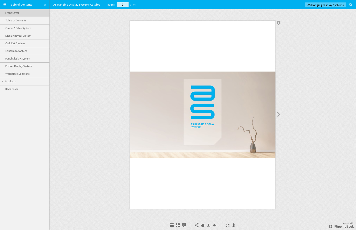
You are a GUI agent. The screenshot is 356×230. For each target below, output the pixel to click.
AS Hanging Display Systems (325, 5)
